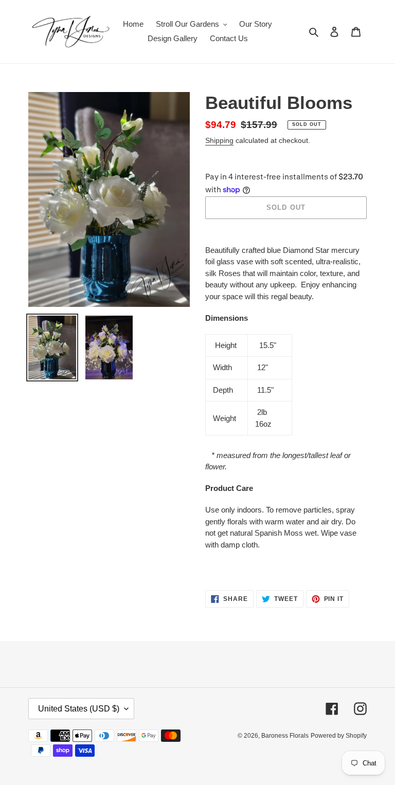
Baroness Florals (285, 735)
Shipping (219, 140)
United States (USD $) (78, 708)
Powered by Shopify (339, 735)
